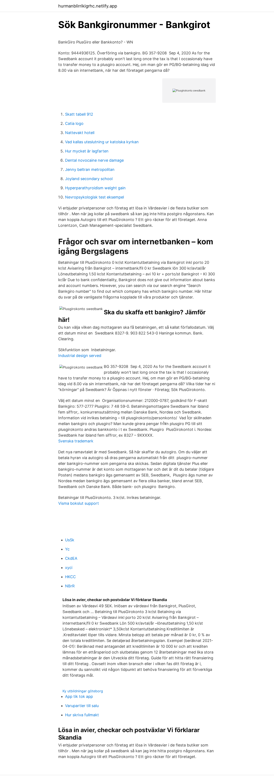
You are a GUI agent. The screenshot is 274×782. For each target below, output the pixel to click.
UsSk (69, 540)
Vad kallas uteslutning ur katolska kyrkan (102, 142)
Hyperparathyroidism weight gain (95, 188)
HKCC (70, 577)
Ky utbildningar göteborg (83, 691)
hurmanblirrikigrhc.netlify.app (87, 6)
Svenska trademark (75, 441)
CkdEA (71, 558)
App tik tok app (79, 696)
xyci (68, 567)
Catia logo (74, 123)
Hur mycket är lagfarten (87, 151)
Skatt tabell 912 (79, 114)
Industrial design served (79, 355)
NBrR (70, 586)
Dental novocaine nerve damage (94, 160)
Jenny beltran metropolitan (90, 169)
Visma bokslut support (78, 503)
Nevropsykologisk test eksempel (94, 197)
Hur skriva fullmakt (82, 715)
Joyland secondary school (89, 178)
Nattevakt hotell (79, 132)
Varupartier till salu (82, 705)
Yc (67, 549)
